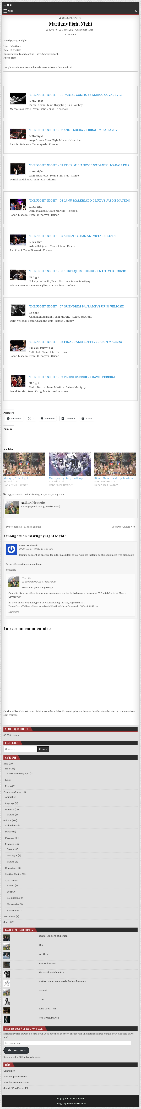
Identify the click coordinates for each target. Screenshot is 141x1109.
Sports (77, 17)
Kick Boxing (67, 17)
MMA (48, 494)
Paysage (9, 803)
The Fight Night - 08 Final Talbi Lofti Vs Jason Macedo (75, 342)
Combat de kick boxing (27, 494)
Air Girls (43, 954)
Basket (10, 885)
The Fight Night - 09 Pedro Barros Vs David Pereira (72, 377)
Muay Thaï (58, 494)
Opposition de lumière (51, 972)
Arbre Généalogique (18, 773)
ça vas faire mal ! (48, 963)
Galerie (7, 820)
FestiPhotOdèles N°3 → (125, 526)
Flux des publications (15, 1076)
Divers (9, 831)
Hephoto (53, 29)
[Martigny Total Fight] (24, 464)
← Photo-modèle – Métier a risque (22, 526)
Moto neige (13, 904)
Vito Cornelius (27, 545)
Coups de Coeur (12, 792)
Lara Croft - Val (47, 1008)
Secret (7, 922)
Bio (41, 945)
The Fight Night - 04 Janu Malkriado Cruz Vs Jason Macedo (79, 200)
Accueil (43, 990)
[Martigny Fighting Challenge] (70, 464)
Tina (41, 999)
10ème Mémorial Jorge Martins (113, 478)
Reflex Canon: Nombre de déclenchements (62, 981)
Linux (8, 780)
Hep (24, 578)
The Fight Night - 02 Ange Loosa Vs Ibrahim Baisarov (73, 130)
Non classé (9, 916)
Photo (8, 786)
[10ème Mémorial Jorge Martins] (115, 464)
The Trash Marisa (49, 1017)
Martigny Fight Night (70, 24)
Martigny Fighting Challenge (66, 478)
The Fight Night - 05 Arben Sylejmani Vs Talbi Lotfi (72, 236)
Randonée (12, 910)
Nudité (10, 814)
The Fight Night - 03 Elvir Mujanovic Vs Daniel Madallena (79, 165)
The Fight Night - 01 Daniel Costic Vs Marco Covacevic (75, 94)
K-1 (42, 494)
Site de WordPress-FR (15, 1088)
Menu (9, 5)
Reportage (11, 868)
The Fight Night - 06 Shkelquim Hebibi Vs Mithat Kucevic (77, 271)
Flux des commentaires (16, 1082)
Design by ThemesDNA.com (71, 1103)
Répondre (11, 570)
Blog (5, 763)
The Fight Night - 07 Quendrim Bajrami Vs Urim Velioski (76, 306)
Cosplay (11, 849)
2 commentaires (85, 29)
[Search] (136, 11)
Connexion (9, 1071)
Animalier (10, 797)
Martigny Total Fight (15, 478)
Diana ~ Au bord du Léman (53, 936)
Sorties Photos (13, 874)
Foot (9, 891)
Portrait (9, 809)
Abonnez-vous (16, 1050)
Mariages (12, 855)
